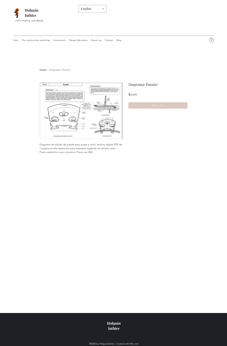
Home (43, 69)
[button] (212, 40)
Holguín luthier (32, 13)
